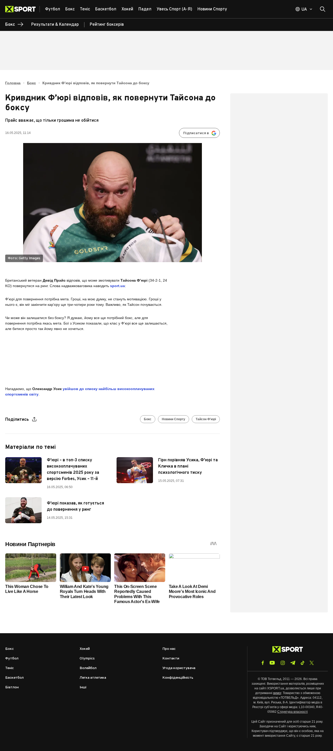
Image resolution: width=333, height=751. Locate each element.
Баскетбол (14, 678)
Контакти (170, 658)
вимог (277, 693)
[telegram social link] (292, 663)
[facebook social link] (262, 663)
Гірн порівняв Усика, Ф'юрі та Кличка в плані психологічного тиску (188, 466)
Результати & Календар (55, 24)
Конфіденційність (177, 678)
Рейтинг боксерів (107, 24)
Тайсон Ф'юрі (206, 419)
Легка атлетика (93, 678)
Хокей (85, 649)
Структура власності (292, 712)
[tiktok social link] (302, 663)
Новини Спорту (173, 419)
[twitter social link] (312, 663)
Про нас (169, 649)
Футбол (11, 658)
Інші (83, 687)
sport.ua (117, 286)
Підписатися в (196, 133)
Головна (13, 83)
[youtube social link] (272, 663)
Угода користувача (178, 668)
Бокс (31, 83)
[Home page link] (22, 9)
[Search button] (322, 9)
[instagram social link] (282, 663)
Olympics (87, 658)
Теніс (9, 668)
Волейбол (88, 668)
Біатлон (12, 687)
